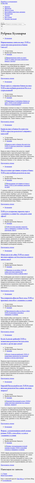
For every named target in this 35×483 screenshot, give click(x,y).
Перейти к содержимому (9, 1)
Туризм (7, 15)
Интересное (9, 14)
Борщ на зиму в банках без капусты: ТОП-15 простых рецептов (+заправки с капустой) (16, 131)
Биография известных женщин (15, 12)
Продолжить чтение (7, 78)
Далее (5, 474)
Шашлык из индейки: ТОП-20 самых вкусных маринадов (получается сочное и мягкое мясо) (17, 257)
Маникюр (8, 8)
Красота (7, 7)
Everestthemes (7, 480)
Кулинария (8, 38)
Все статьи (8, 17)
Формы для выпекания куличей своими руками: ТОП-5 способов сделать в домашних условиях (16, 433)
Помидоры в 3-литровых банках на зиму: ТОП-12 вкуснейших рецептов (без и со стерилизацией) (16, 88)
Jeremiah (9, 54)
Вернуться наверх (7, 475)
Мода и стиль (9, 10)
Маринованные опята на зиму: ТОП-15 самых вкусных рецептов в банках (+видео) (15, 44)
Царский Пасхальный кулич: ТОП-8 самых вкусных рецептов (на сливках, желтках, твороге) (17, 388)
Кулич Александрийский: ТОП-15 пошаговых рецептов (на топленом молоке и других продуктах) (15, 341)
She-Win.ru (20, 479)
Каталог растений (11, 19)
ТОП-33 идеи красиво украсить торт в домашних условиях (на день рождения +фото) (16, 213)
